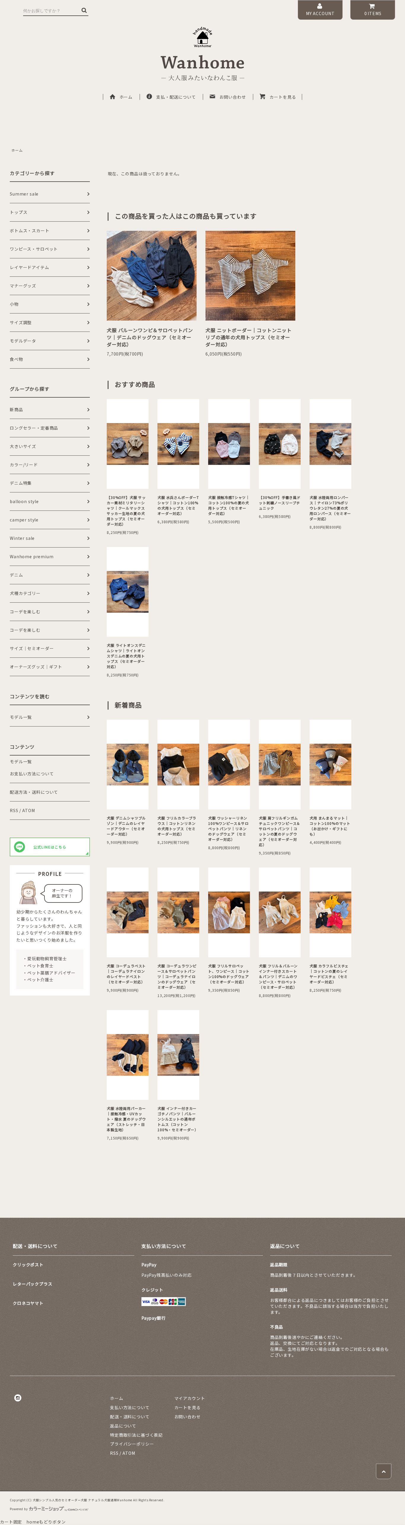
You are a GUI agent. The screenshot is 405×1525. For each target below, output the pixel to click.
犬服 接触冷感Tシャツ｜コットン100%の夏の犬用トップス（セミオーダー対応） (229, 505)
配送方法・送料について (34, 792)
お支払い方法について (32, 774)
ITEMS (372, 13)
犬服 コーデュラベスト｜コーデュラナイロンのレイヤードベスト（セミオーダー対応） (126, 973)
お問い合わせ (232, 97)
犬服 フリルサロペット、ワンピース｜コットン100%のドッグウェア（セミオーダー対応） (229, 973)
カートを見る (283, 97)
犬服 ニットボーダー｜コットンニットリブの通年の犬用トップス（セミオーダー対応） (248, 337)
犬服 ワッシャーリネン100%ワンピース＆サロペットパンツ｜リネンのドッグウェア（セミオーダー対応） (228, 828)
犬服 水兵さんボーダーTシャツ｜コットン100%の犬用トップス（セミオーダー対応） (178, 505)
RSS (14, 810)
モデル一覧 (21, 761)
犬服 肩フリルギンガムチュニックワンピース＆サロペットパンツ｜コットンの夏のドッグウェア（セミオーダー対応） (279, 831)
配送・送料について (130, 1417)
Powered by (19, 1509)
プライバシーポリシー (132, 1444)
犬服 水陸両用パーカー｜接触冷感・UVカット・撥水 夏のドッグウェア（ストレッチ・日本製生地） (126, 1119)
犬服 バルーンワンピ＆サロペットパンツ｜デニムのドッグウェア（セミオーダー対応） (150, 337)
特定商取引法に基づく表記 (136, 1435)
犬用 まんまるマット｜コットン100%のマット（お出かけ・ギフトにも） (330, 825)
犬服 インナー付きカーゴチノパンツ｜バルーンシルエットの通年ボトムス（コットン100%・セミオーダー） (177, 1119)
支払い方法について (130, 1407)
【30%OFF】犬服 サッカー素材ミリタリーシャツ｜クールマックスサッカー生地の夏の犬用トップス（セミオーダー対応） (126, 511)
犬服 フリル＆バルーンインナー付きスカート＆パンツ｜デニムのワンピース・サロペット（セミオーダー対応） (278, 976)
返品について (123, 1426)
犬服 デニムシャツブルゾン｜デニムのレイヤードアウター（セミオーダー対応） (126, 825)
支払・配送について (176, 97)
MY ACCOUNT (320, 13)
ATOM (28, 810)
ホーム (126, 97)
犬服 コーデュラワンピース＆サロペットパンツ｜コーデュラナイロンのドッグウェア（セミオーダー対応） (177, 976)
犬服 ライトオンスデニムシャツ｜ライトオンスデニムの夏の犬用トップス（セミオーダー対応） (126, 656)
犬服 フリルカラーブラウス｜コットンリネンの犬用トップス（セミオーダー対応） (176, 825)
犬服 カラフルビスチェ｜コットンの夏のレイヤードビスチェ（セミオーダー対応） (329, 973)
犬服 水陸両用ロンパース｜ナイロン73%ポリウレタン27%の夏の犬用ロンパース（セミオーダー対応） (330, 508)
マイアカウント (189, 1398)
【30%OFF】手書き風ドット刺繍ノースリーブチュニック (280, 503)
